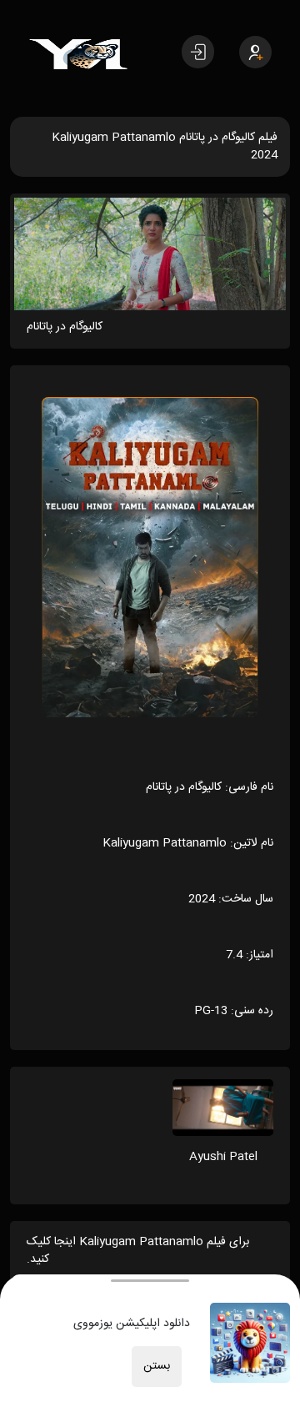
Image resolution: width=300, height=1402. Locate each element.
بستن (156, 1366)
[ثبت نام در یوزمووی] (255, 52)
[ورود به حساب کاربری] (198, 51)
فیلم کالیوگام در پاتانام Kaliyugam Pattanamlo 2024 (165, 146)
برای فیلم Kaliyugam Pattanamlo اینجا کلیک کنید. (138, 1250)
